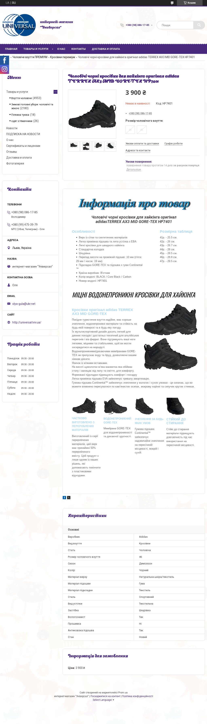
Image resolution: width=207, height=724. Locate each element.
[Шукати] (199, 25)
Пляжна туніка (20, 114)
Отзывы (11, 151)
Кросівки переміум (62, 57)
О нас (61, 48)
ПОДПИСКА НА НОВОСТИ (23, 134)
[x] (68, 498)
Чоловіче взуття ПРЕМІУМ (30, 57)
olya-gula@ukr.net (23, 303)
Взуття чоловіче (21, 98)
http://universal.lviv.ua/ (26, 322)
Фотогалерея (15, 163)
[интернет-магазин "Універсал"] (19, 25)
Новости (11, 128)
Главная (11, 48)
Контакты (78, 48)
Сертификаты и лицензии (23, 145)
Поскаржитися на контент (105, 696)
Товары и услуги (35, 48)
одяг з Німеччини (21, 121)
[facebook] (64, 498)
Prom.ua (123, 692)
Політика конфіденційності (137, 696)
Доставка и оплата (106, 48)
